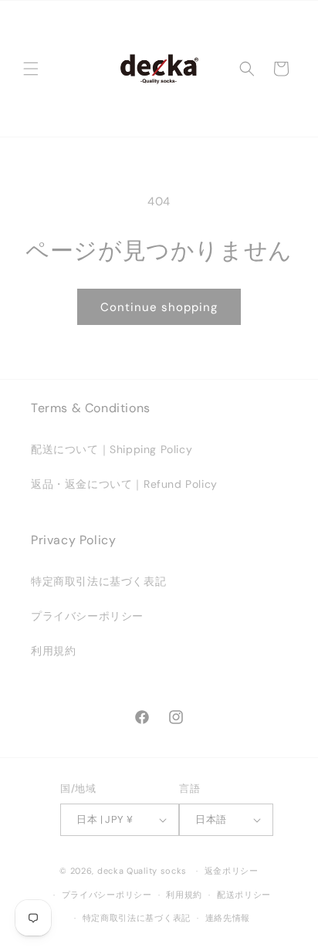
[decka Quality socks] (159, 69)
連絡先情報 (228, 917)
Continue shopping (159, 307)
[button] (31, 69)
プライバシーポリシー (87, 616)
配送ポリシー (244, 894)
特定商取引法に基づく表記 (98, 581)
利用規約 (53, 651)
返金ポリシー (232, 870)
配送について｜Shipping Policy (111, 449)
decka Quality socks (142, 870)
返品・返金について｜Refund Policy (124, 484)
